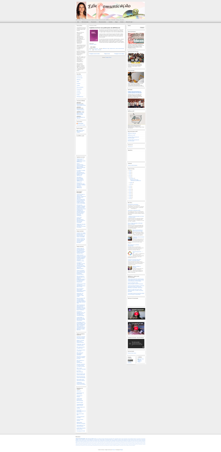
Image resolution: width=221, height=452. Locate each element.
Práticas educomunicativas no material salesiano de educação (135, 92)
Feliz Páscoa (110, 443)
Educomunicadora (102, 21)
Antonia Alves (80, 123)
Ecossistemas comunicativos (133, 204)
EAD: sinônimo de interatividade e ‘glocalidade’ (80, 353)
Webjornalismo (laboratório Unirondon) (81, 423)
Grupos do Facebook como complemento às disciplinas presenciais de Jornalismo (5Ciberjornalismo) (81, 272)
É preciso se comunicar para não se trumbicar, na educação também (81, 337)
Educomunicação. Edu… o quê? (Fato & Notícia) (81, 377)
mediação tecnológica (113, 445)
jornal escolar (103, 445)
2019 (130, 172)
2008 (130, 197)
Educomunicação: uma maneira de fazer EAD (81, 374)
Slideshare (79, 79)
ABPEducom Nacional (132, 133)
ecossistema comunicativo (140, 438)
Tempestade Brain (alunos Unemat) (80, 405)
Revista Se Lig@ (129, 21)
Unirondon (127, 444)
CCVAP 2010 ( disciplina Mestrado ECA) (81, 428)
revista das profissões (132, 445)
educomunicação (121, 48)
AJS (78, 442)
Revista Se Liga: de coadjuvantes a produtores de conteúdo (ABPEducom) (81, 160)
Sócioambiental (114, 444)
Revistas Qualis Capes (132, 353)
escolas (89, 445)
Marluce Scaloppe (135, 443)
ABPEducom (105, 48)
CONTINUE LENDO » (93, 44)
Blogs (83, 442)
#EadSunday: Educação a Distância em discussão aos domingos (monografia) (81, 226)
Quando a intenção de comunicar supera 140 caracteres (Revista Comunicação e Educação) (81, 240)
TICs (114, 438)
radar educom (88, 438)
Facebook (78, 83)
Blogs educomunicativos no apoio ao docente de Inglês (138, 230)
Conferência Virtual (133, 442)
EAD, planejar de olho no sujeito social (81, 348)
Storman (113, 449)
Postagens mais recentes (94, 53)
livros (90, 49)
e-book (117, 48)
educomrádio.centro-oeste (83, 445)
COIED (98, 442)
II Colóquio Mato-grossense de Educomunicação (133, 140)
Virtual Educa (130, 444)
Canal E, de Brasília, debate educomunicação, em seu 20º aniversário (135, 283)
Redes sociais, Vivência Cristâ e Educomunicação (80, 113)
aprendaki (116, 438)
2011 (130, 192)
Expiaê (107, 443)
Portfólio (78, 94)
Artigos (116, 21)
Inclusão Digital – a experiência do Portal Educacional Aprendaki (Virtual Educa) (81, 319)
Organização (77, 444)
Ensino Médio (102, 443)
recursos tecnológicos (126, 445)
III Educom (123, 443)
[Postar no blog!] (91, 47)
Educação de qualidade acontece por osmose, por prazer (81, 357)
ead (95, 438)
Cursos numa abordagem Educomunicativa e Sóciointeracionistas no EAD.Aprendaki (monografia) (81, 220)
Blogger (121, 449)
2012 (130, 190)
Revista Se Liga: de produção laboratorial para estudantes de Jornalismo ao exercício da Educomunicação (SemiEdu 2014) (81, 251)
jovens (109, 445)
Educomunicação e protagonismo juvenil (80, 109)
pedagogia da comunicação (119, 445)
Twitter (78, 81)
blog (133, 444)
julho (131, 184)
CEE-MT (96, 442)
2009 (130, 195)
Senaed (111, 444)
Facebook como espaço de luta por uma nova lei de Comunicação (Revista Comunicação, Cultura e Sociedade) (81, 234)
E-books (122, 21)
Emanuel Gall (93, 443)
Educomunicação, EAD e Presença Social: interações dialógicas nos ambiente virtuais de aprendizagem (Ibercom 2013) (81, 300)
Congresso (141, 442)
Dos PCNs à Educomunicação (80, 371)
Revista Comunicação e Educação (89, 444)
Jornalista (110, 21)
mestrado (102, 438)
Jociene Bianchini (130, 443)
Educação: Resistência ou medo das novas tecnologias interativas (81, 365)
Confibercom (138, 442)
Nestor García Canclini (142, 443)
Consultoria (79, 92)
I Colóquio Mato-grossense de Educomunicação (133, 137)
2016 (130, 176)
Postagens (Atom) (108, 57)
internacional (99, 445)
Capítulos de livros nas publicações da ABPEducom (104, 27)
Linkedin (78, 85)
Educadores (81, 443)
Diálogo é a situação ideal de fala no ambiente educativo (80, 341)
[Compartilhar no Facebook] (93, 47)
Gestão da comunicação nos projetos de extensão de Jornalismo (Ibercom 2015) (81, 285)
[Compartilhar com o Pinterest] (95, 47)
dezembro (132, 178)
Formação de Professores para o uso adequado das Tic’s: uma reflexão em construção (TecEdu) (81, 313)
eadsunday (106, 438)
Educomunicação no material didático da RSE (81, 105)
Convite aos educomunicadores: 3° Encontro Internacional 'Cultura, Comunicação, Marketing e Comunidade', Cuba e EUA (136, 286)
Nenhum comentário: (98, 49)
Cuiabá (79, 443)
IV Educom (126, 443)
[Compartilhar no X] (92, 47)
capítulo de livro (112, 48)
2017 (130, 175)
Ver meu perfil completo (81, 125)
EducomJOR (89, 443)
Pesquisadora (93, 21)
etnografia (91, 445)
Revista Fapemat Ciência (98, 444)
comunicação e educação (141, 444)
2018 (130, 173)
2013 (130, 189)
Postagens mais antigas (119, 53)
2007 (130, 198)
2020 (130, 170)
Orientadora (80, 444)
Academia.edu (79, 75)
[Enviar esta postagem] (93, 49)
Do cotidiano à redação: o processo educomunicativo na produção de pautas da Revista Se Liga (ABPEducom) (81, 173)
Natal (138, 443)
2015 (130, 186)
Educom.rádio (85, 443)
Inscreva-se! (130, 146)
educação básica (78, 445)
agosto (131, 182)
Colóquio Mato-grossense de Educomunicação (80, 399)
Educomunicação (85, 21)
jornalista (106, 445)
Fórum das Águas (114, 443)
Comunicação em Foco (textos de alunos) (81, 426)
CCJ (94, 442)
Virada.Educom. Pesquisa (79, 396)
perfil (76, 442)
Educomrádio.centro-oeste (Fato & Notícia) (81, 380)
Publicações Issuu (80, 96)
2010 (130, 193)
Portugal (84, 444)
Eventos (105, 443)
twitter (92, 438)
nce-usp (97, 438)
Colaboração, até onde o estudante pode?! (81, 345)
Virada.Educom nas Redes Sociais (80, 393)
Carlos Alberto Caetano (103, 442)
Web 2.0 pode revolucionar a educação (81, 369)
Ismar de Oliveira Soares (132, 438)
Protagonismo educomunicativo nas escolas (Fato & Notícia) (81, 383)
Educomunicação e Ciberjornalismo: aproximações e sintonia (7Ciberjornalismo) (81, 290)
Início (78, 21)
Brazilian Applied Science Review (88, 442)
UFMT (124, 444)
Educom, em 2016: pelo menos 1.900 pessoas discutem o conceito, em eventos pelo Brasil (135, 290)
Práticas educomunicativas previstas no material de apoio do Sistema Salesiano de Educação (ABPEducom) (81, 166)
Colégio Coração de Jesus (114, 442)
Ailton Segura (81, 442)
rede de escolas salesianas (122, 438)
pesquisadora (110, 438)
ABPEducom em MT (131, 135)
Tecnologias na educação (120, 444)
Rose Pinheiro (108, 444)
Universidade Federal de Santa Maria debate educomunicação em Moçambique (136, 294)
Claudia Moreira (108, 442)
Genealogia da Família (81, 430)
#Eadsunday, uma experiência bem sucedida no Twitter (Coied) (80, 295)
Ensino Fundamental (97, 443)
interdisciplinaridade (95, 445)
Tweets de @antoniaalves (132, 165)
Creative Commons (130, 362)
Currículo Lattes (79, 77)
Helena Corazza (119, 443)
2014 (130, 187)
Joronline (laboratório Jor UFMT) (80, 417)
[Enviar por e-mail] (90, 47)
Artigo (108, 48)
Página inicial (107, 53)
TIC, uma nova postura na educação (81, 350)
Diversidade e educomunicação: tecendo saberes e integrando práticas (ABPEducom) (80, 179)
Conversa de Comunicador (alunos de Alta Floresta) (81, 411)
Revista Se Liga (104, 444)
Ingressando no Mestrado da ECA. (134, 210)
